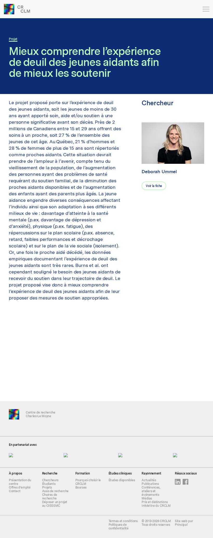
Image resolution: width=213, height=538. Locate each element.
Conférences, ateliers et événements (151, 491)
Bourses (80, 487)
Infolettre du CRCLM (156, 506)
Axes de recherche (55, 491)
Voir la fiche (154, 186)
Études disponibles (122, 480)
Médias (147, 498)
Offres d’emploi (19, 487)
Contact (14, 491)
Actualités (149, 480)
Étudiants (48, 484)
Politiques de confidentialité (119, 526)
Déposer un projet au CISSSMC (54, 504)
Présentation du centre (20, 482)
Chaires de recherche (49, 496)
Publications (150, 484)
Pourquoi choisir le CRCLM (88, 482)
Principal (181, 525)
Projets (47, 487)
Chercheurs (50, 480)
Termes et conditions (123, 521)
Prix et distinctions (155, 502)
